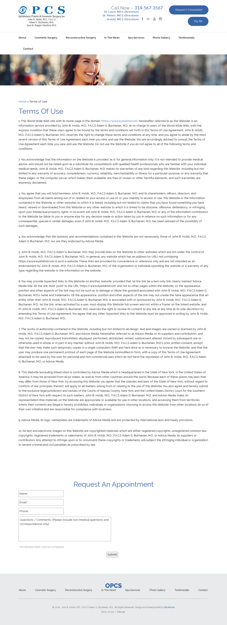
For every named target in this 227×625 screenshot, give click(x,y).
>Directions (131, 11)
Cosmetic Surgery (46, 37)
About (22, 37)
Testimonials (186, 37)
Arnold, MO (114, 19)
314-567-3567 (149, 7)
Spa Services (136, 37)
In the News (112, 37)
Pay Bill (198, 21)
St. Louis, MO (113, 11)
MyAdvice (169, 607)
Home (23, 101)
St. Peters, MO (112, 15)
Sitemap (121, 612)
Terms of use (107, 612)
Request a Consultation (188, 9)
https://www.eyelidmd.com (119, 121)
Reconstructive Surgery (81, 37)
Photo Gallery (161, 37)
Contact (28, 48)
